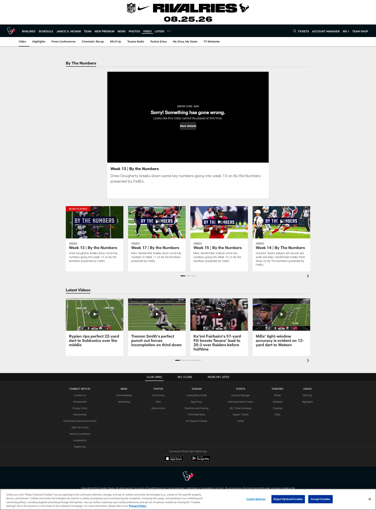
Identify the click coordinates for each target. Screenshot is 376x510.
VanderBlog (124, 401)
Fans (158, 401)
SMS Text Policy (80, 427)
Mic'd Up (307, 395)
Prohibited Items (196, 414)
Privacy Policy (80, 408)
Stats (277, 414)
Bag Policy (196, 401)
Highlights (307, 401)
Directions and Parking (196, 408)
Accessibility (80, 440)
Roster (277, 395)
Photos (158, 388)
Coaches (277, 408)
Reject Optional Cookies (288, 499)
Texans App (80, 446)
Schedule (277, 401)
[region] (188, 499)
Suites (240, 420)
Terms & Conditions (79, 433)
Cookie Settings (256, 499)
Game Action (158, 408)
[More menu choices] (168, 31)
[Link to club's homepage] (11, 30)
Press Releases (124, 395)
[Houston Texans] (188, 476)
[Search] (294, 31)
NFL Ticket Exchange (240, 408)
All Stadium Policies (196, 420)
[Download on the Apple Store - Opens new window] (174, 459)
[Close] (369, 499)
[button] (188, 126)
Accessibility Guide (197, 395)
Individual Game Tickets (240, 401)
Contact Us (80, 395)
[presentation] (308, 276)
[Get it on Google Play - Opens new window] (201, 460)
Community (158, 395)
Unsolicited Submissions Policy (80, 420)
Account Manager (240, 395)
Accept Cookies (320, 499)
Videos (307, 388)
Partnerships (80, 414)
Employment (80, 401)
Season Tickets (241, 414)
